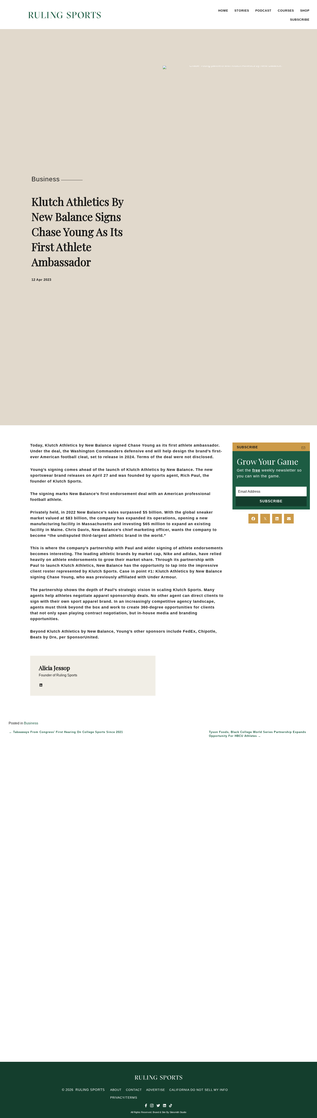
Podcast (263, 10)
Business (45, 179)
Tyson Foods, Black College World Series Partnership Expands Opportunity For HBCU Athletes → (257, 734)
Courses (286, 10)
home (223, 10)
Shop (304, 10)
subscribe (299, 19)
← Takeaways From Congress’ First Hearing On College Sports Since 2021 (66, 732)
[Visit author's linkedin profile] (41, 685)
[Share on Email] (289, 518)
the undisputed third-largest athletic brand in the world (106, 535)
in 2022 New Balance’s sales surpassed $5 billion (111, 512)
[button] (184, 15)
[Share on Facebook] (253, 518)
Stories (241, 10)
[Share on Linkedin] (277, 518)
